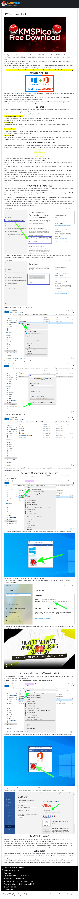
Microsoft (39, 70)
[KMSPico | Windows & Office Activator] (10, 3)
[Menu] (77, 4)
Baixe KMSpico (39, 156)
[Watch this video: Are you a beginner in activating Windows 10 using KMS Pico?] (39, 649)
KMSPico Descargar (39, 152)
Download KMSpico (39, 150)
